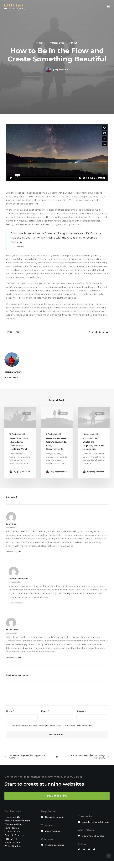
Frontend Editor (12, 817)
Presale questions (54, 845)
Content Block (12, 831)
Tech (18, 332)
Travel (42, 43)
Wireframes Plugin (14, 824)
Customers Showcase (93, 836)
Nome (10, 711)
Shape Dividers (12, 842)
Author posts (11, 377)
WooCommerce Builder (17, 820)
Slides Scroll (10, 838)
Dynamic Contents (14, 835)
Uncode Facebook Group (95, 822)
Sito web (81, 711)
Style (9, 332)
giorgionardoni (60, 69)
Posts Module (11, 828)
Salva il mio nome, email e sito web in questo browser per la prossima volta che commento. (52, 725)
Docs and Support (55, 817)
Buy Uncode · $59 (57, 795)
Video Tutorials (52, 831)
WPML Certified (12, 846)
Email (45, 711)
